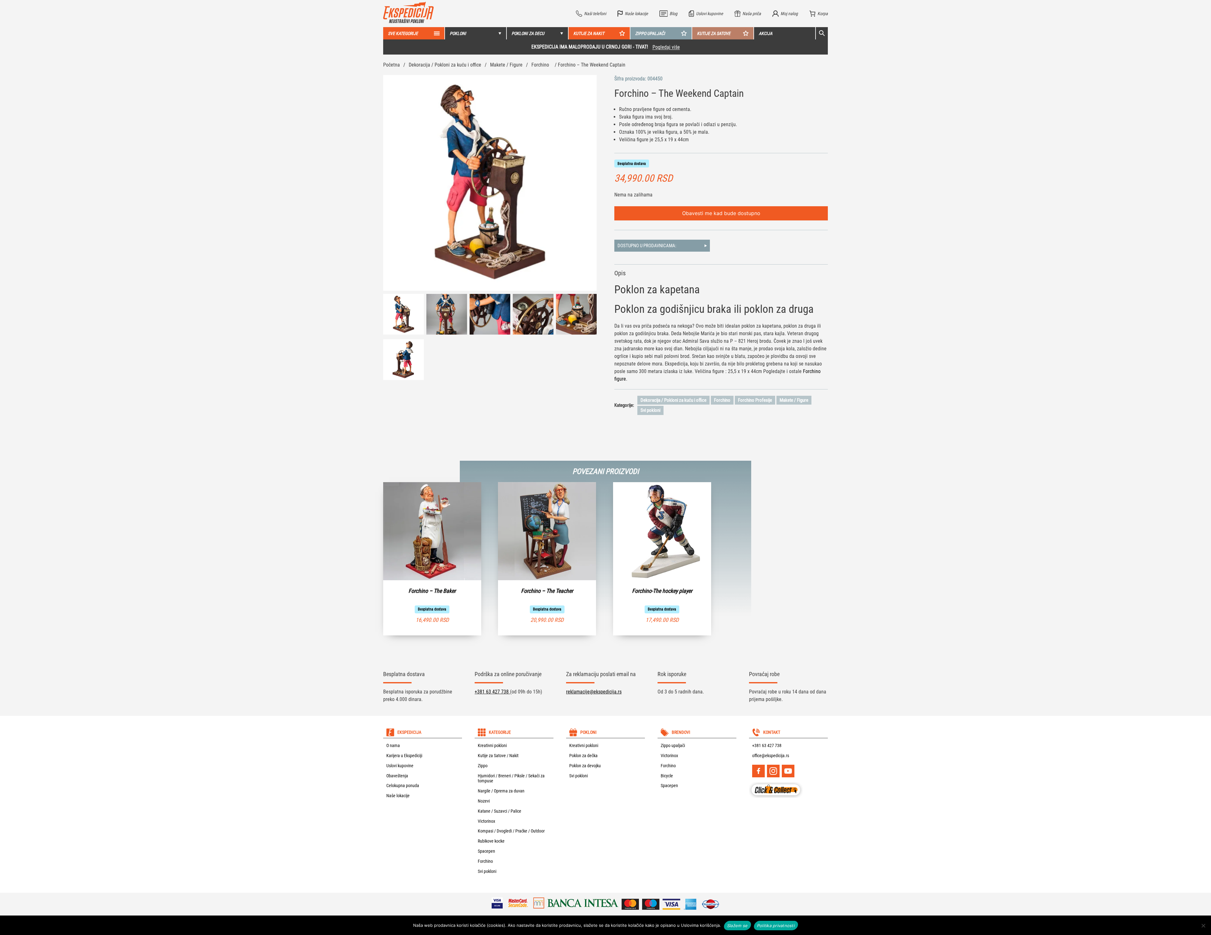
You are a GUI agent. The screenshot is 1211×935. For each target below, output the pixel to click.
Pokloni (458, 33)
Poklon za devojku (585, 765)
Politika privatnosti (776, 925)
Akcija (765, 33)
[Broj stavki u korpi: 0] (818, 13)
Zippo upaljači (650, 33)
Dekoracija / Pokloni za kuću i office (445, 65)
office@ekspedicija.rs (770, 755)
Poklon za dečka (583, 755)
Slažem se (737, 925)
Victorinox (486, 821)
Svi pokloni (650, 410)
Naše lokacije (398, 795)
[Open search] (822, 33)
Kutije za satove (713, 33)
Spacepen (486, 851)
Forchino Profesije (755, 400)
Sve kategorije (403, 33)
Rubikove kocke (491, 841)
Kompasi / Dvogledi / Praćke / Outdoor (511, 830)
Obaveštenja (397, 775)
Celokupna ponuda (402, 785)
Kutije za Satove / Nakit (498, 755)
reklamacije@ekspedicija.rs (594, 692)
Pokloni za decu (528, 33)
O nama (393, 745)
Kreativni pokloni (492, 745)
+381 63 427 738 (492, 692)
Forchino (540, 65)
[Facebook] (758, 771)
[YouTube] (788, 771)
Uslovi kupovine (399, 765)
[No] (1203, 925)
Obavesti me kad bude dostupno (721, 213)
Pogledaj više (666, 47)
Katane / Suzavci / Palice (499, 811)
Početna (391, 65)
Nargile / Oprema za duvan (501, 790)
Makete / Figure (506, 65)
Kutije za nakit (588, 33)
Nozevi (484, 801)
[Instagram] (773, 771)
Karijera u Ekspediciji (404, 755)
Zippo (483, 765)
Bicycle (667, 775)
